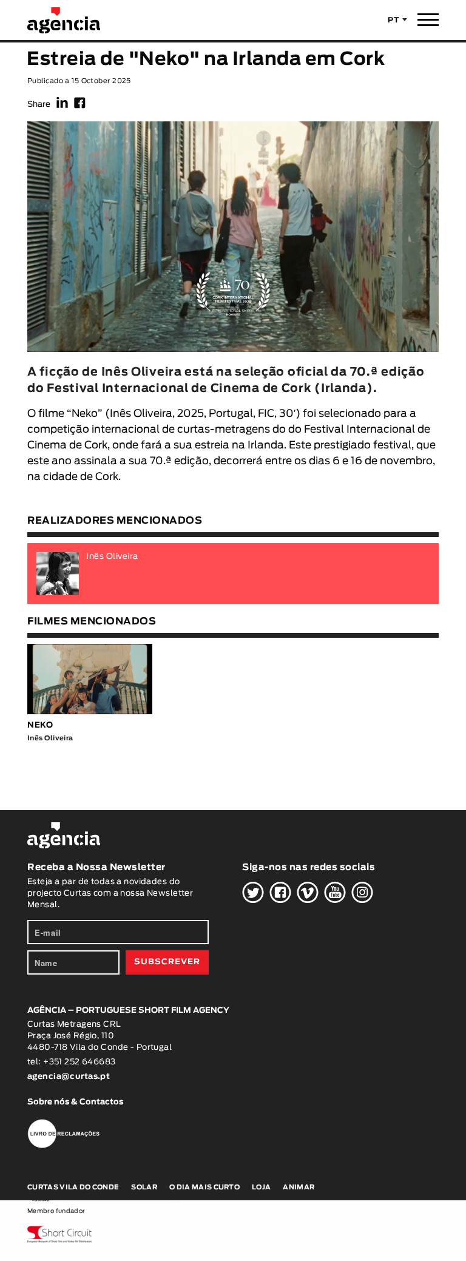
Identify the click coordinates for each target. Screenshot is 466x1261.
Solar (144, 1187)
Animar (298, 1187)
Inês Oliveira (141, 413)
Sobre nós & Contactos (75, 1102)
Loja (261, 1187)
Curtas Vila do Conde (73, 1187)
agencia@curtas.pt (69, 1077)
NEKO (40, 725)
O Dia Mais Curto (204, 1187)
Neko (85, 413)
